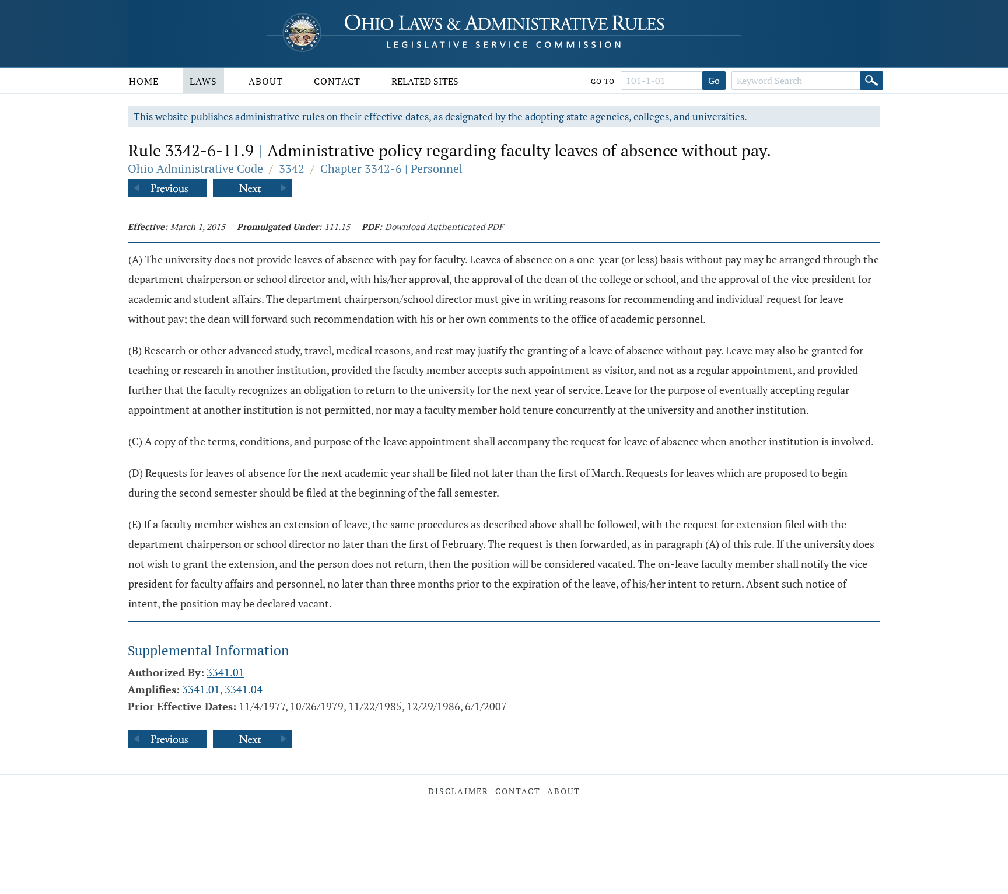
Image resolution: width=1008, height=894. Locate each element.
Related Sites (425, 81)
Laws (203, 81)
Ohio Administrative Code (195, 168)
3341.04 (243, 689)
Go (714, 80)
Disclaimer (458, 791)
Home (144, 81)
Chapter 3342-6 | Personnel (391, 168)
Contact (337, 81)
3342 (291, 168)
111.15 (337, 226)
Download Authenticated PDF (444, 226)
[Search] (871, 80)
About (266, 81)
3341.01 (225, 672)
